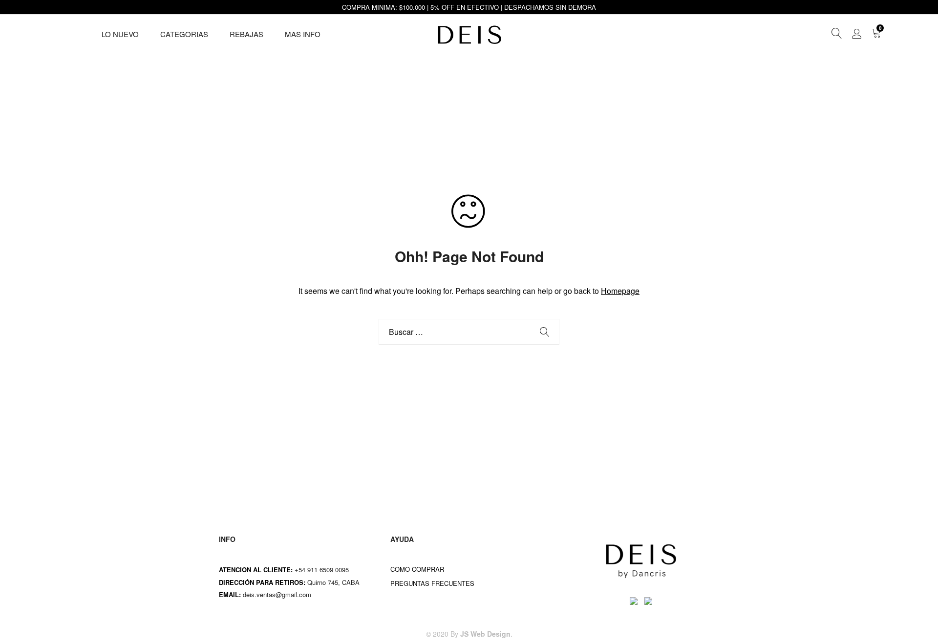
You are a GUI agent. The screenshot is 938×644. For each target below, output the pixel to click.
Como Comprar (417, 569)
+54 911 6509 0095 (322, 569)
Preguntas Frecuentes (432, 583)
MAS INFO (302, 34)
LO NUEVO (120, 34)
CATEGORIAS (184, 34)
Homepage (620, 290)
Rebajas (246, 34)
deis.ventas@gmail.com (278, 594)
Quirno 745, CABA (334, 582)
